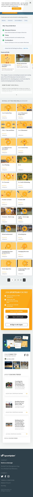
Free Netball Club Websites (9, 468)
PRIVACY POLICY (6, 483)
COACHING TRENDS (12, 438)
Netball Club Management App (10, 466)
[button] (16, 324)
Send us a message (7, 463)
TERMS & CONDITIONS (7, 480)
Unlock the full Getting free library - (16, 48)
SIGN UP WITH (16, 311)
